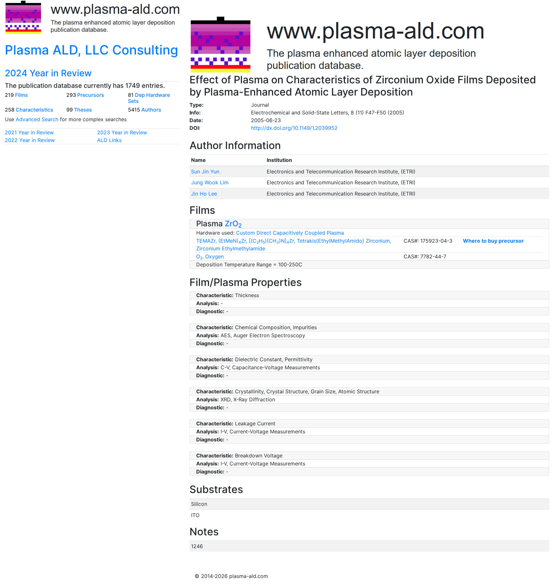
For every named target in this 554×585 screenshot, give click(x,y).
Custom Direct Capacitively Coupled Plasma (290, 233)
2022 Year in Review (30, 140)
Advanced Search (37, 119)
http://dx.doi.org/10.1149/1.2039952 (294, 128)
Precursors (90, 95)
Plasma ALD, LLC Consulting (91, 50)
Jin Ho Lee (204, 193)
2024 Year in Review (48, 73)
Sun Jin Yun (205, 171)
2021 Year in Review (29, 132)
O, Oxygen (210, 256)
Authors (151, 109)
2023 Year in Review (122, 132)
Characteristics (34, 109)
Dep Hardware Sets (149, 98)
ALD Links (109, 140)
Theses (83, 109)
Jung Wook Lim (210, 182)
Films (21, 95)
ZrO (233, 223)
